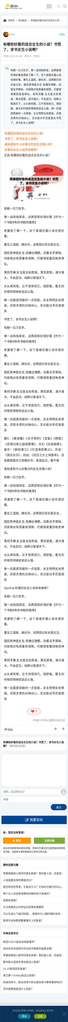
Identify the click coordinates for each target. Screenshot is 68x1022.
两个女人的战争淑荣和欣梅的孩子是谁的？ (27, 893)
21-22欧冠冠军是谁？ (15, 968)
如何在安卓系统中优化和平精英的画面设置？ (28, 948)
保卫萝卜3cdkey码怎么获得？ (20, 975)
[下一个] (63, 729)
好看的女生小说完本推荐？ (22, 149)
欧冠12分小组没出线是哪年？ (19, 941)
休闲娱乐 (22, 20)
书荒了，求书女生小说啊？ (22, 138)
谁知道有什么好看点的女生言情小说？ (29, 144)
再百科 (11, 20)
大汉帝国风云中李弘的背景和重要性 (23, 907)
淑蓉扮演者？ (10, 900)
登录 (18, 840)
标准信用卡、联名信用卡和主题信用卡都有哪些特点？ (33, 982)
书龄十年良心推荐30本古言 (49, 720)
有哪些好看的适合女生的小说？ (25, 133)
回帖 (10, 729)
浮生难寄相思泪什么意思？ (18, 988)
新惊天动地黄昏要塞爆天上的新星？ (23, 920)
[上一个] (55, 729)
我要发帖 (36, 820)
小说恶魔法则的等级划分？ (18, 880)
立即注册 (49, 840)
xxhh (12, 34)
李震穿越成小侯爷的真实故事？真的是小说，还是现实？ (35, 873)
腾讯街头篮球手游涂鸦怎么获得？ (22, 962)
